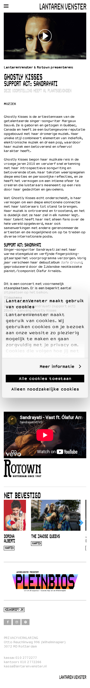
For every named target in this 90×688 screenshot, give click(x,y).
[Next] (80, 522)
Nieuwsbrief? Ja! (14, 609)
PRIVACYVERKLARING (21, 638)
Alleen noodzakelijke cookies (45, 389)
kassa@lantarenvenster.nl (25, 666)
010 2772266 (31, 662)
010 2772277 (26, 658)
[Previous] (9, 522)
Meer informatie (57, 366)
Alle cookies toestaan (45, 378)
